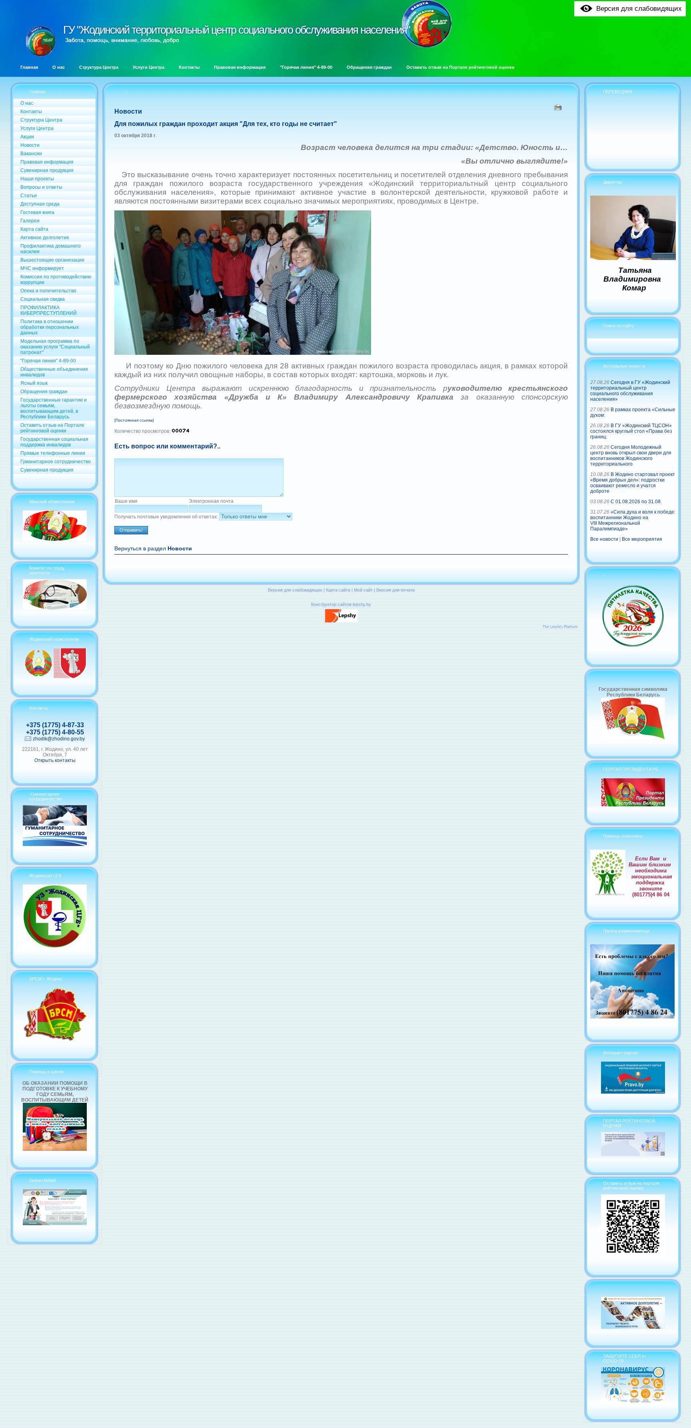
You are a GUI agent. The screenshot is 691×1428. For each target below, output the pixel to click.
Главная (37, 91)
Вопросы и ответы (41, 187)
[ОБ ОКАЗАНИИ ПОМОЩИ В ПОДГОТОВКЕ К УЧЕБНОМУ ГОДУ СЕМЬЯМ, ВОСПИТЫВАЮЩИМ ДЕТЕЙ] (55, 1149)
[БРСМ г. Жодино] (55, 1040)
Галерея (30, 221)
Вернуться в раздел (153, 549)
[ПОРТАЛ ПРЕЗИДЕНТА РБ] (633, 805)
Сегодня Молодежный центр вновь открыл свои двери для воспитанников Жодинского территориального (630, 455)
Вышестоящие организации (52, 260)
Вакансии (31, 153)
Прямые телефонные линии (52, 453)
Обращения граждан (44, 391)
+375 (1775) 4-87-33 (55, 725)
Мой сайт (363, 590)
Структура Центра (41, 120)
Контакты (31, 111)
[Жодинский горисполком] (55, 677)
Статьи (28, 195)
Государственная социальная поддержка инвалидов (54, 442)
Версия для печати (395, 590)
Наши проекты (37, 179)
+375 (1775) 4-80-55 (55, 732)
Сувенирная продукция (47, 170)
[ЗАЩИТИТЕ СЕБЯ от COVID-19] (633, 1401)
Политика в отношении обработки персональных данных (49, 327)
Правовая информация (47, 162)
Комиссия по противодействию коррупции (55, 279)
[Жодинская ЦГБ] (55, 947)
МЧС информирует (42, 268)
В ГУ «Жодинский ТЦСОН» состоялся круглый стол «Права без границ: (631, 431)
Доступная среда (40, 204)
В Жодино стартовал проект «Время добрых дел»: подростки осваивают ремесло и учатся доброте (632, 483)
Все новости (604, 539)
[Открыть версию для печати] (558, 107)
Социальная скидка (42, 299)
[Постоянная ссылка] (134, 420)
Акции (27, 137)
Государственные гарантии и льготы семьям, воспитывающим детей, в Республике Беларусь (53, 408)
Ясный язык (34, 383)
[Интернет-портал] (633, 1092)
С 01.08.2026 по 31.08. (636, 501)
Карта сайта (34, 229)
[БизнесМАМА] (55, 1223)
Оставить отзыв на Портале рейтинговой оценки (52, 428)
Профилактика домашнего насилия (50, 248)
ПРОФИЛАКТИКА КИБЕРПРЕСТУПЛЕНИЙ (48, 310)
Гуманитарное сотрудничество (55, 461)
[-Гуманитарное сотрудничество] (55, 844)
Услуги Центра (37, 128)
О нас (26, 103)
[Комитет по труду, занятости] (55, 608)
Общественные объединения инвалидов (54, 372)
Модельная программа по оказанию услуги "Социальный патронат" (55, 346)
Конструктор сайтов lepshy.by (341, 604)
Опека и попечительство (48, 291)
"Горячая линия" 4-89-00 (48, 361)
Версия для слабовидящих (295, 590)
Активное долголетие (44, 237)
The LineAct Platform (560, 627)
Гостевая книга (37, 212)
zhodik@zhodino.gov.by (59, 739)
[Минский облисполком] (55, 539)
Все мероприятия (642, 539)
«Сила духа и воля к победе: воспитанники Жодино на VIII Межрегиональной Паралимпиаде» (632, 520)
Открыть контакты (55, 760)
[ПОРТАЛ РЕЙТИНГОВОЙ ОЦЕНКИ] (633, 1154)
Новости (30, 145)
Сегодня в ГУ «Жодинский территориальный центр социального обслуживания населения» (630, 391)
